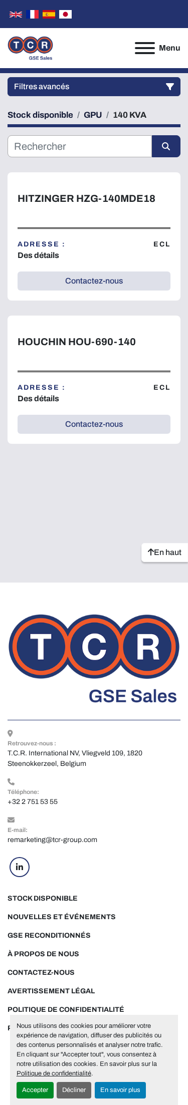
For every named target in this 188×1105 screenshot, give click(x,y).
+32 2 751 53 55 (33, 801)
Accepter (35, 1089)
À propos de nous (43, 954)
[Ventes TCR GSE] (94, 658)
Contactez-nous (41, 972)
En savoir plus (120, 1089)
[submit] (166, 146)
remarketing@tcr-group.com (52, 840)
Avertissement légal (51, 991)
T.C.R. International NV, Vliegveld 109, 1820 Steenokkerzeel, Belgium (76, 758)
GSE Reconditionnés (49, 935)
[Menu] (145, 48)
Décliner (74, 1089)
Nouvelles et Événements (62, 917)
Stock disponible (43, 898)
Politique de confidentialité (54, 1073)
